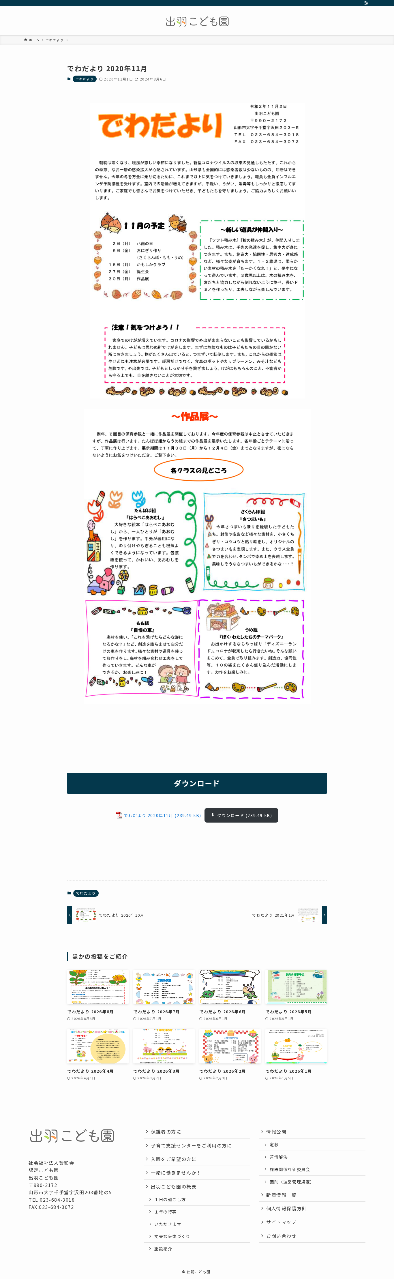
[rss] (366, 3)
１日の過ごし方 (170, 1199)
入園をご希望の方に (173, 1159)
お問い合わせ (281, 1235)
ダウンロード (230, 815)
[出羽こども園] (197, 22)
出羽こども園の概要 (173, 1186)
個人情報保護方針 (286, 1208)
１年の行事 (165, 1212)
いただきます (167, 1224)
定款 (274, 1144)
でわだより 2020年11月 (148, 815)
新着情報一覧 (281, 1194)
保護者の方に (166, 1131)
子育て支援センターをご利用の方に (191, 1145)
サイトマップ (281, 1221)
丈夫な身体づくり (172, 1236)
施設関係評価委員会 (290, 1169)
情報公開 (276, 1131)
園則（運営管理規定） (292, 1182)
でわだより (85, 78)
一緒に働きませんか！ (176, 1172)
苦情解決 (279, 1157)
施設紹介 (163, 1249)
